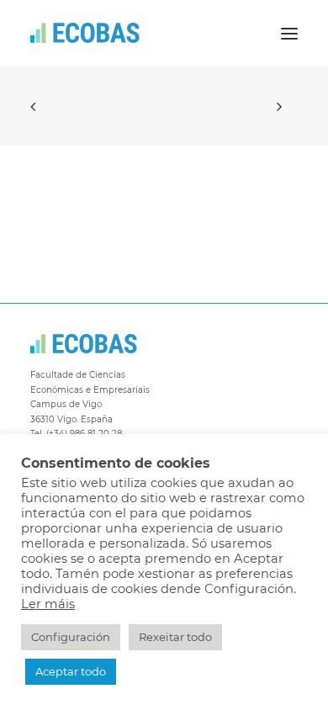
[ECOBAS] (85, 33)
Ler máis (48, 604)
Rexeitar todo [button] (175, 637)
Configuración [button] (70, 637)
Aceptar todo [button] (70, 671)
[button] (289, 33)
